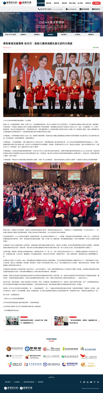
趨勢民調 (88, 3)
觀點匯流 (91, 34)
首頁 (4, 13)
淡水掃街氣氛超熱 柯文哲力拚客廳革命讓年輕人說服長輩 (22, 306)
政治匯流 (50, 34)
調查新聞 (48, 3)
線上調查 (80, 3)
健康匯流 (23, 34)
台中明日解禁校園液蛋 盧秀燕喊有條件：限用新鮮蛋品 (21, 302)
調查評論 (56, 3)
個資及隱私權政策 (29, 382)
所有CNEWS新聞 (10, 34)
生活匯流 (77, 34)
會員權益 (17, 382)
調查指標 (64, 3)
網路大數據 (72, 3)
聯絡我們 (41, 382)
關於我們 (7, 382)
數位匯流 (64, 34)
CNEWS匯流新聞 (41, 3)
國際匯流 (37, 34)
